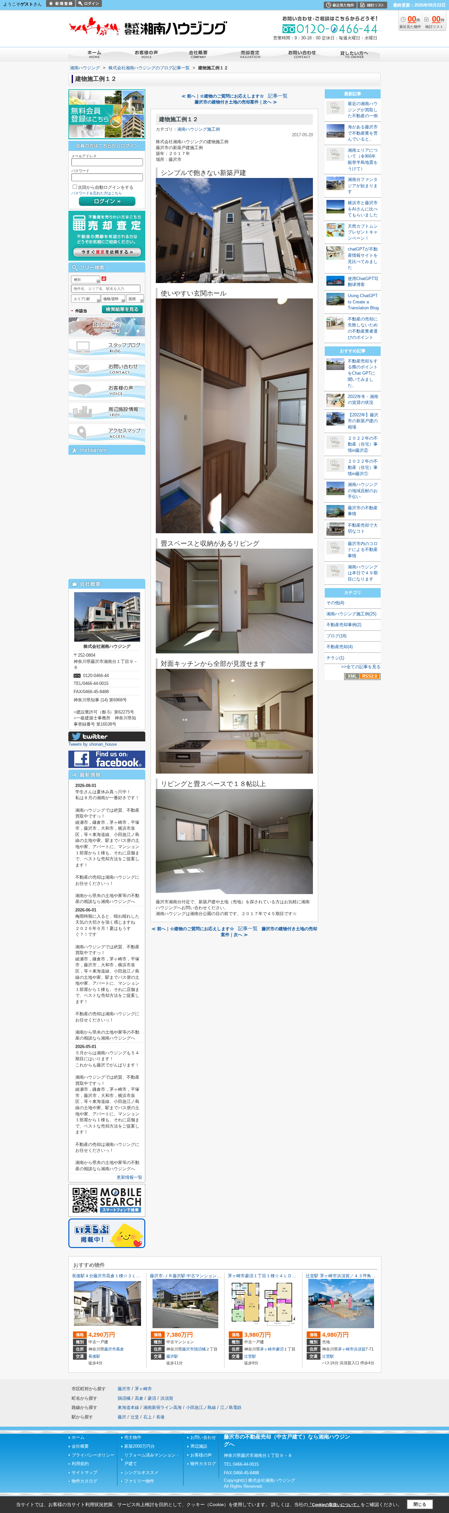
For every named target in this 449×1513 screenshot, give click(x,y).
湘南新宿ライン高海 (162, 1407)
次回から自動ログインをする (105, 187)
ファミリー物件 (139, 1481)
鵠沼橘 (200, 1349)
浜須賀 (360, 1349)
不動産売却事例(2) (343, 624)
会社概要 (80, 1446)
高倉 (120, 1349)
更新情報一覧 (129, 1177)
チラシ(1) (335, 657)
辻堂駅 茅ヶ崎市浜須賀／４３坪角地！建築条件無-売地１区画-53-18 (371, 1275)
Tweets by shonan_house (92, 744)
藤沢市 (110, 1349)
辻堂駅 (250, 1356)
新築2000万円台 (139, 1446)
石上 (147, 1416)
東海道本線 (128, 1407)
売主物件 (132, 1437)
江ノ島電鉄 (231, 1407)
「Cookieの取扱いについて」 (334, 1504)
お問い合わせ (203, 1437)
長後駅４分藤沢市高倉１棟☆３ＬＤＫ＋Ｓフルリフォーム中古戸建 (136, 1275)
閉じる (420, 1504)
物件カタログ (84, 1481)
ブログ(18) (336, 635)
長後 (160, 1416)
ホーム (78, 1437)
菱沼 (280, 1349)
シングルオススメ (141, 1472)
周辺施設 (198, 1446)
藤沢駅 (172, 1356)
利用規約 (80, 1463)
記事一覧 (278, 96)
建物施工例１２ (178, 119)
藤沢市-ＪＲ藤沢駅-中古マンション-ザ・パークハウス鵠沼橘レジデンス (218, 1275)
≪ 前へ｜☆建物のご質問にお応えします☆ (222, 96)
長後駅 (94, 1356)
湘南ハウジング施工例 (198, 129)
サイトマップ (84, 1472)
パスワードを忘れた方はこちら (96, 193)
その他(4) (335, 602)
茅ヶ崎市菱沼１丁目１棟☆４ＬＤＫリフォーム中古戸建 (281, 1275)
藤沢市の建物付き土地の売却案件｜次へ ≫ (236, 101)
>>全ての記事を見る (361, 666)
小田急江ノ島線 (201, 1407)
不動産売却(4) (339, 646)
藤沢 (122, 1416)
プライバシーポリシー (93, 1455)
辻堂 (134, 1416)
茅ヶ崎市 (268, 1349)
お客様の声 (201, 1455)
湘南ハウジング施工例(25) (351, 613)
